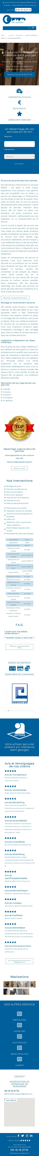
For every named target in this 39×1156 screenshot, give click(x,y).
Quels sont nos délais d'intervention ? (15, 632)
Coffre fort (19, 1031)
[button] (29, 28)
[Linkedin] (31, 1136)
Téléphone (8, 136)
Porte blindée (19, 1020)
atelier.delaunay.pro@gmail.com (19, 1153)
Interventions (9, 149)
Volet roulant (19, 1042)
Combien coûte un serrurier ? (20, 638)
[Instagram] (27, 1136)
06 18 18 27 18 (24, 10)
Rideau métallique (19, 1054)
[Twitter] (22, 1136)
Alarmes (19, 1065)
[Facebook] (18, 1136)
